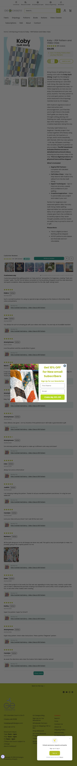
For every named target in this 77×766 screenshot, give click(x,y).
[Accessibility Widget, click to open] (3, 756)
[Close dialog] (65, 366)
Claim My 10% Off (52, 397)
